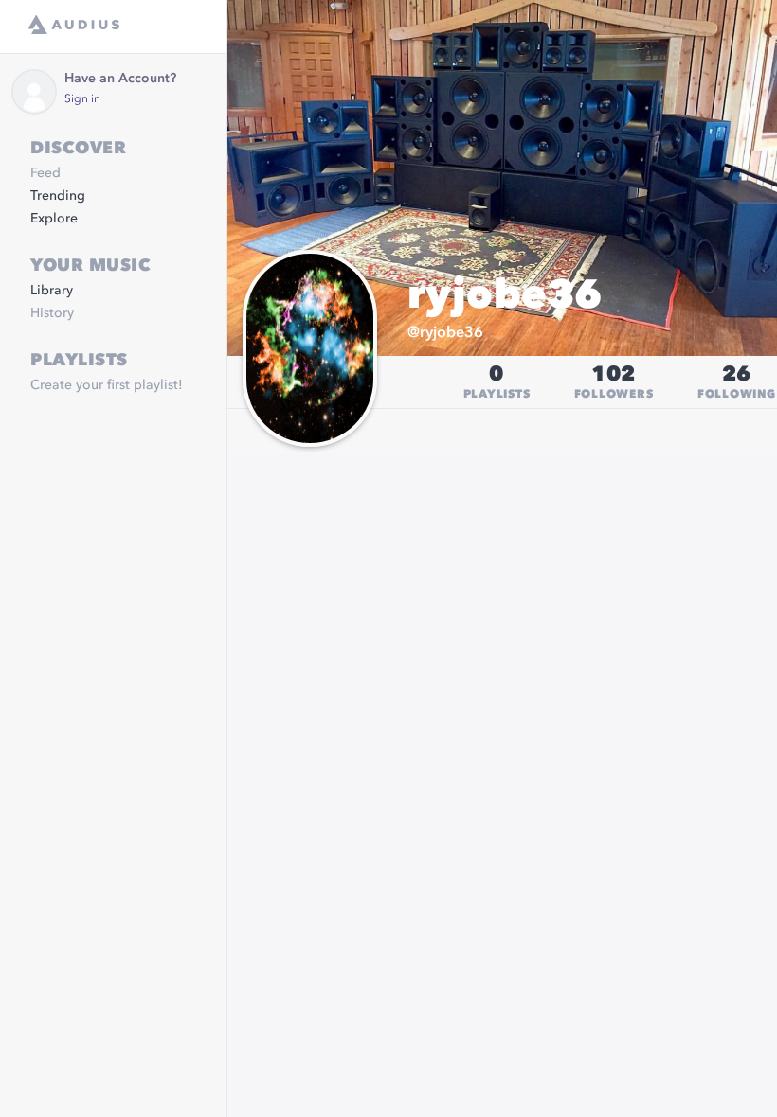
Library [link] (51, 290)
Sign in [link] (82, 99)
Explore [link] (54, 218)
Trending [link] (57, 196)
